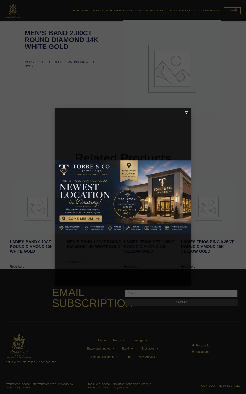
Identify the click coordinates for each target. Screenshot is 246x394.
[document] (123, 197)
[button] (186, 113)
